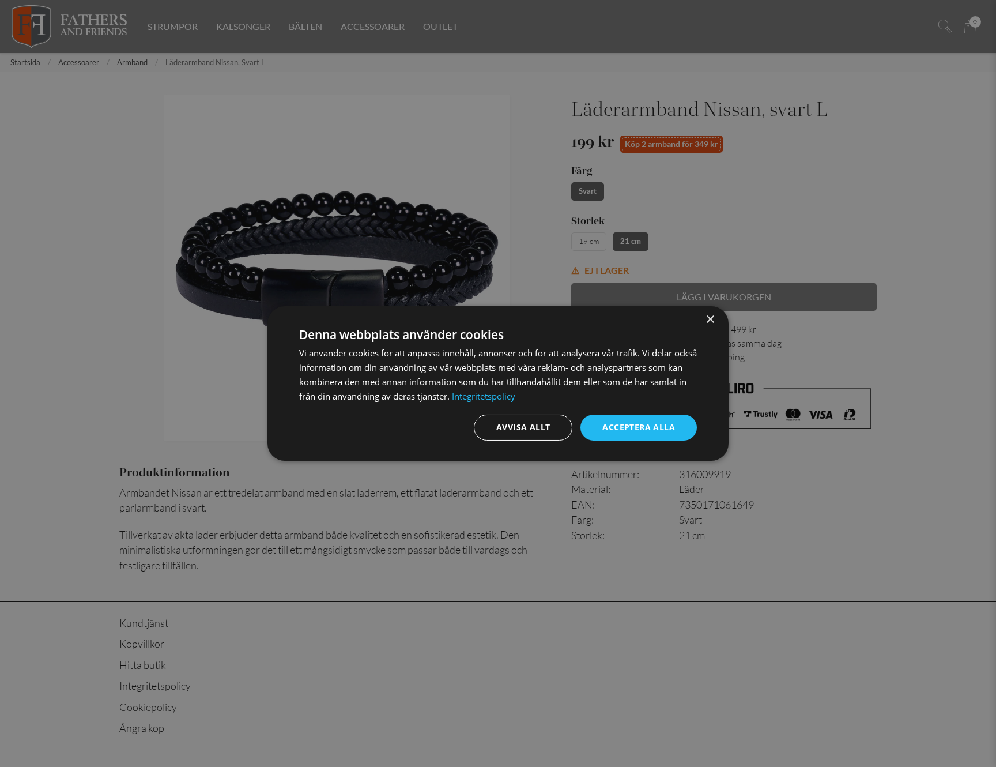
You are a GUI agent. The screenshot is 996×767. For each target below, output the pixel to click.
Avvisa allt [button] (523, 427)
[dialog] (498, 383)
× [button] (709, 319)
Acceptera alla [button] (638, 427)
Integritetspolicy (483, 396)
